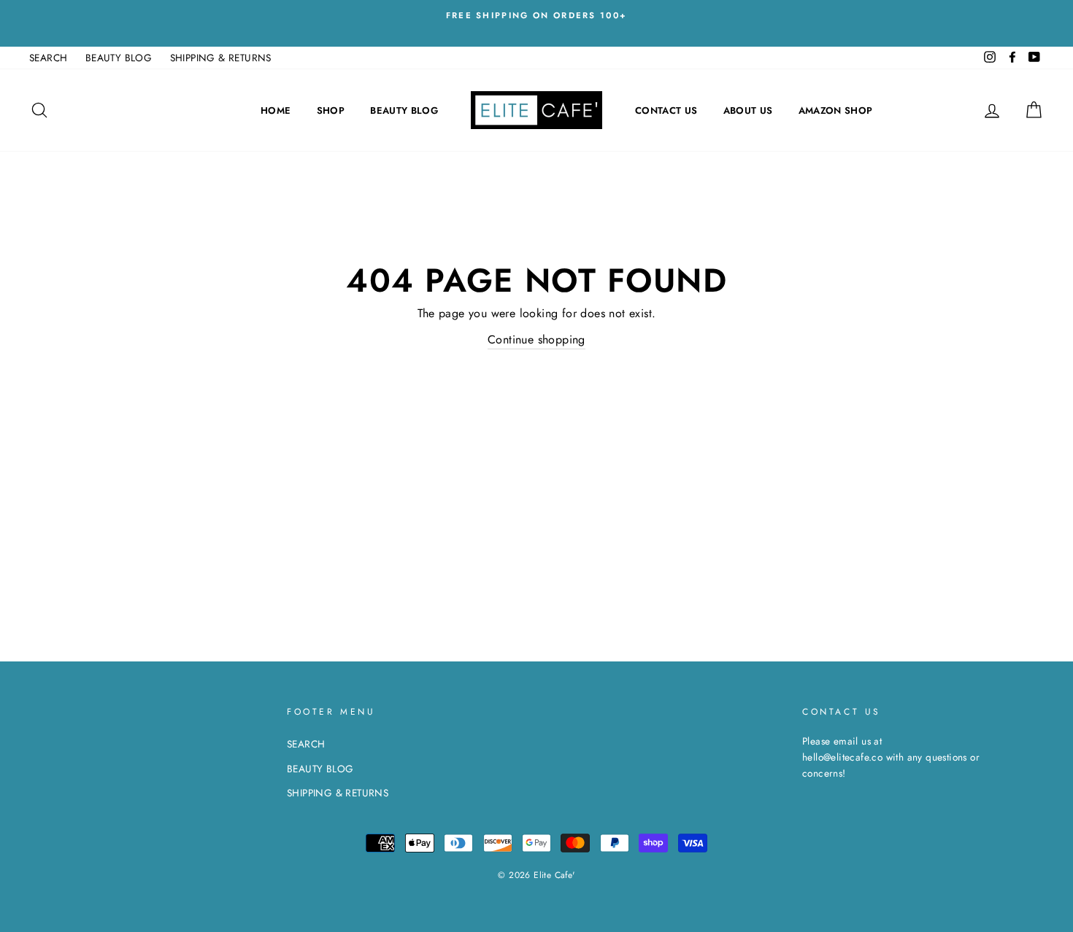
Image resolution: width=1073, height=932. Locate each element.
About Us (748, 110)
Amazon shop (836, 110)
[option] (536, 15)
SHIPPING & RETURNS (221, 57)
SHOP (331, 110)
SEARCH (48, 57)
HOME (276, 110)
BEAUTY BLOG (118, 57)
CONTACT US (666, 110)
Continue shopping (536, 339)
